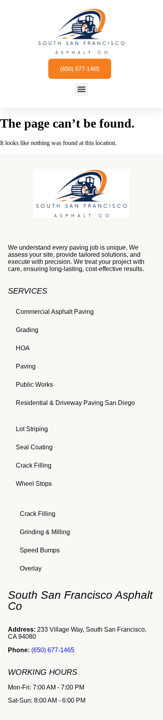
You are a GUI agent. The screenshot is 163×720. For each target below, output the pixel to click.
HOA (23, 348)
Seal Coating (34, 447)
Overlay (31, 568)
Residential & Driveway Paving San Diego (75, 402)
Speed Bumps (40, 550)
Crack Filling (33, 465)
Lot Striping (32, 429)
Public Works (34, 384)
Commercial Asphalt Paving (55, 311)
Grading (27, 330)
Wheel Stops (34, 483)
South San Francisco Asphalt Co (80, 600)
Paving (26, 366)
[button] (81, 89)
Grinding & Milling (45, 532)
